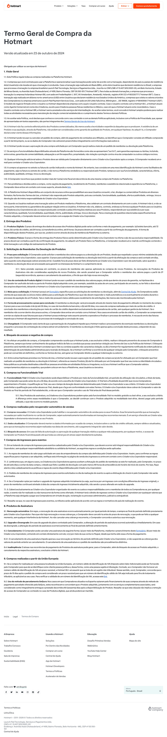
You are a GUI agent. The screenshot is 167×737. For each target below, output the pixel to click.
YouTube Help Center (96, 651)
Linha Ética (9, 713)
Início (6, 616)
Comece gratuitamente (146, 6)
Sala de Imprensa (12, 656)
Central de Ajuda (53, 656)
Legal (15, 616)
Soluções (50, 641)
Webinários (92, 646)
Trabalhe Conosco (12, 646)
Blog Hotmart (93, 656)
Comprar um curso (54, 651)
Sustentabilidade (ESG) (14, 661)
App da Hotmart (53, 661)
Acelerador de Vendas (56, 676)
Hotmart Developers (55, 666)
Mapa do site (135, 641)
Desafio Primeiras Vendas (99, 641)
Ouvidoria (8, 651)
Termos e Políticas (54, 671)
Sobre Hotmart (11, 641)
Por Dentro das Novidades (58, 646)
